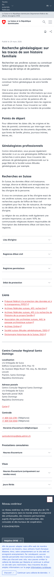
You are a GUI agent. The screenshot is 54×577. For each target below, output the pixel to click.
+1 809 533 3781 (9, 417)
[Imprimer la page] (45, 31)
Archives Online (12, 326)
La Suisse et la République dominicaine (19, 22)
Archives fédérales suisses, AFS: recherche (25, 308)
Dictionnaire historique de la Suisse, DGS (24, 334)
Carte (4, 406)
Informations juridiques (41, 567)
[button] (49, 499)
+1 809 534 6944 (9, 420)
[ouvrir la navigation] (50, 22)
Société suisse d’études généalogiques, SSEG (26, 330)
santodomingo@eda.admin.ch (16, 436)
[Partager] (50, 31)
